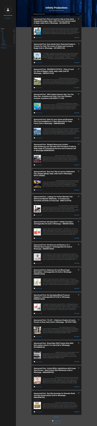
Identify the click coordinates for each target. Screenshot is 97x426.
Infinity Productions (56, 7)
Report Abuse (3, 47)
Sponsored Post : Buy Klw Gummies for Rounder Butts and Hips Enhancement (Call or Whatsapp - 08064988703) (54, 395)
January (3, 42)
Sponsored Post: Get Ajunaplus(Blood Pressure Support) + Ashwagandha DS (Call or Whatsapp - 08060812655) (52, 297)
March (3, 38)
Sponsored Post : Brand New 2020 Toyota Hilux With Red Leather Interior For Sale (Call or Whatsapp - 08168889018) (53, 345)
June (3, 33)
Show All (77, 14)
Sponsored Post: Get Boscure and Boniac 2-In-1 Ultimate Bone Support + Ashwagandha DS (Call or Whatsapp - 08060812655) (53, 247)
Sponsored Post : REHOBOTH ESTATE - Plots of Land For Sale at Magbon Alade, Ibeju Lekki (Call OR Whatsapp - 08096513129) (54, 71)
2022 (2, 31)
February (3, 40)
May (2, 35)
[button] (78, 19)
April (3, 36)
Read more (76, 37)
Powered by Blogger (57, 420)
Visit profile (8, 18)
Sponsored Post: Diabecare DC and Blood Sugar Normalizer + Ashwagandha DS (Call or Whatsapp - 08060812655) (53, 272)
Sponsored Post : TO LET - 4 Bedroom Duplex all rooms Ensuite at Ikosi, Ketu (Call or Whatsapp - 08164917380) (55, 321)
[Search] (80, 3)
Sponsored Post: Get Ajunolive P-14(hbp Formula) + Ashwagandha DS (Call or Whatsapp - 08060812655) (54, 223)
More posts (56, 417)
